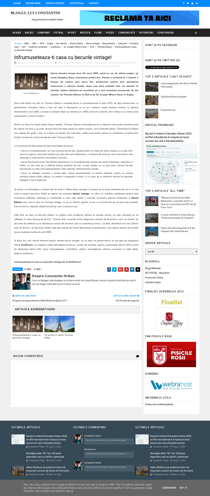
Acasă (17, 3)
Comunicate (126, 32)
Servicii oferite (55, 3)
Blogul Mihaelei (153, 268)
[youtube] (192, 3)
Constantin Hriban (92, 436)
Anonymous (90, 449)
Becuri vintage (92, 43)
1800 (26, 43)
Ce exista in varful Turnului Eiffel (58, 336)
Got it (183, 487)
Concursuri (165, 32)
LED (24, 47)
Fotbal (59, 32)
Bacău (29, 32)
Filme (98, 32)
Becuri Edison (76, 43)
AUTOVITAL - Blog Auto (157, 273)
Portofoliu (77, 3)
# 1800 (27, 269)
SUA (92, 47)
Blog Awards (109, 43)
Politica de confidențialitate (159, 404)
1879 (41, 43)
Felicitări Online (153, 282)
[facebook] (183, 3)
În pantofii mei (168, 110)
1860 (34, 43)
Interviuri (146, 32)
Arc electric (61, 43)
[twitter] (188, 3)
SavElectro (56, 47)
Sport (72, 32)
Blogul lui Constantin (35, 13)
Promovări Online (154, 277)
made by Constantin (38, 47)
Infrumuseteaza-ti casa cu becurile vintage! (26, 336)
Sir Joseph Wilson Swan (75, 47)
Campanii (43, 32)
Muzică (85, 32)
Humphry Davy (31, 66)
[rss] (197, 3)
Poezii (110, 32)
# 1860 (37, 269)
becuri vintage (81, 193)
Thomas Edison (104, 47)
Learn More (169, 487)
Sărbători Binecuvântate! (174, 96)
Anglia (50, 43)
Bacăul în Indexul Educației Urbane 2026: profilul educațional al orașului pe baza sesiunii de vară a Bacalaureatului (168, 137)
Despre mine (33, 3)
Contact (94, 3)
